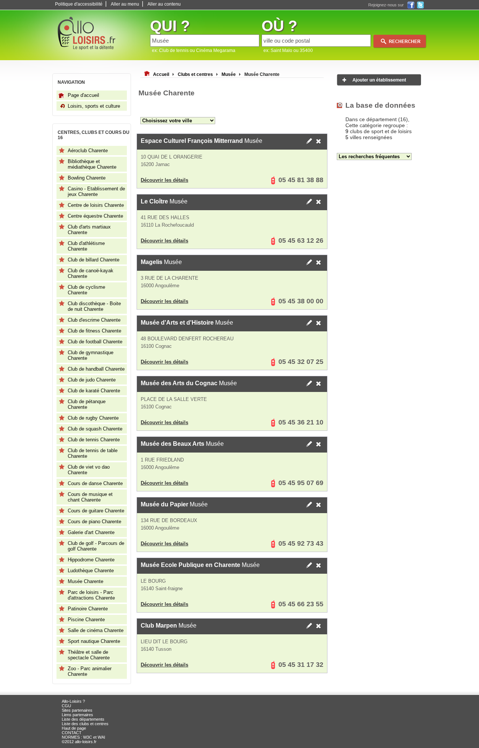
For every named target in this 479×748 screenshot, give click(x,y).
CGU (66, 705)
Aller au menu (125, 4)
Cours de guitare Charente (96, 511)
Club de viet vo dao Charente (89, 469)
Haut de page (74, 728)
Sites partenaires (77, 710)
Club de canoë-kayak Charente (90, 273)
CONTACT (72, 732)
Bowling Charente (87, 178)
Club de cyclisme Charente (86, 289)
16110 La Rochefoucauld (167, 225)
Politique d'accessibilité (79, 4)
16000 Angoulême (160, 285)
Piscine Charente (86, 619)
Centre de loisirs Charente (96, 205)
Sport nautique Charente (94, 641)
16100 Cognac (156, 346)
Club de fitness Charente (94, 331)
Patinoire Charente (88, 608)
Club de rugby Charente (93, 418)
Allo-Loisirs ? (73, 701)
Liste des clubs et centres (85, 723)
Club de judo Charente (92, 380)
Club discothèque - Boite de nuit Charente (94, 306)
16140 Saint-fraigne (162, 588)
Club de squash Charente (95, 429)
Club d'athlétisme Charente (86, 246)
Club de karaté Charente (94, 390)
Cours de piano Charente (94, 521)
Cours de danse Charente (95, 483)
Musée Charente (85, 581)
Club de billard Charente (93, 260)
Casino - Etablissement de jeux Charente (96, 191)
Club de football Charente (95, 341)
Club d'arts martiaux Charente (89, 229)
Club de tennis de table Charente (93, 453)
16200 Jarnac (155, 164)
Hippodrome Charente (91, 559)
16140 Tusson (156, 649)
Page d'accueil (83, 95)
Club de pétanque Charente (87, 404)
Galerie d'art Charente (91, 532)
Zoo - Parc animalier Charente (90, 671)
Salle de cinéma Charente (95, 630)
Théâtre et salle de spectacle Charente (89, 654)
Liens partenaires (77, 714)
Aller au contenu (164, 4)
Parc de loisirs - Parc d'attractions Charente (91, 595)
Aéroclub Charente (88, 150)
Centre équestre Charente (95, 216)
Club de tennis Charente (94, 439)
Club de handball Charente (96, 369)
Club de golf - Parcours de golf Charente (96, 546)
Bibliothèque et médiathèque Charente (92, 164)
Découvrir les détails (164, 180)
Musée (201, 141)
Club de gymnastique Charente (90, 355)
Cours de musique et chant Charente (90, 497)
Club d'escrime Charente (94, 320)
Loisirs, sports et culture (94, 106)
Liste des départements (83, 719)
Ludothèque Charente (91, 570)
